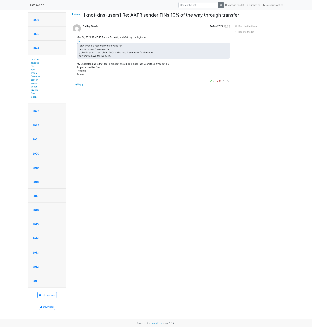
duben (34, 86)
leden (34, 96)
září (33, 69)
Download (48, 306)
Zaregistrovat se (274, 5)
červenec (36, 76)
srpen (34, 73)
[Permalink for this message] (228, 81)
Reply (80, 84)
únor (33, 93)
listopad (35, 62)
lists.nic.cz (37, 5)
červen (34, 79)
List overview (48, 295)
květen (34, 83)
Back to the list (246, 31)
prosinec (35, 59)
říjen (33, 66)
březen (35, 90)
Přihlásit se (254, 5)
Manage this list (235, 5)
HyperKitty (156, 323)
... (79, 40)
